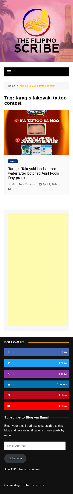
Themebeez (37, 485)
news (13, 161)
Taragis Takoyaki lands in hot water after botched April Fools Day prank (33, 173)
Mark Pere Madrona (24, 184)
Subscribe (15, 458)
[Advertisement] (38, 269)
